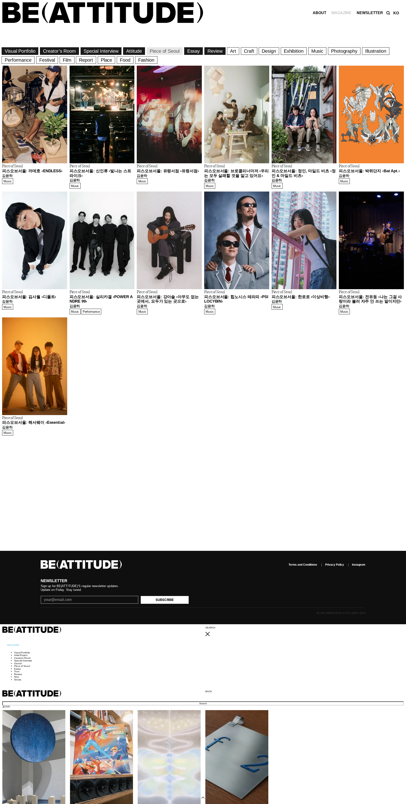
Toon (17, 671)
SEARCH (210, 627)
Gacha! (18, 663)
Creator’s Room (22, 658)
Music (8, 181)
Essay (17, 669)
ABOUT (319, 13)
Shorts (17, 679)
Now (16, 677)
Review (18, 674)
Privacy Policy (334, 564)
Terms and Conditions (303, 564)
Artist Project (20, 655)
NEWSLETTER (370, 13)
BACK (208, 691)
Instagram (358, 564)
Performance (91, 311)
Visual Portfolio (22, 652)
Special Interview (23, 660)
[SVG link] (304, 634)
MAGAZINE (341, 13)
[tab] (13, 645)
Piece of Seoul (22, 666)
